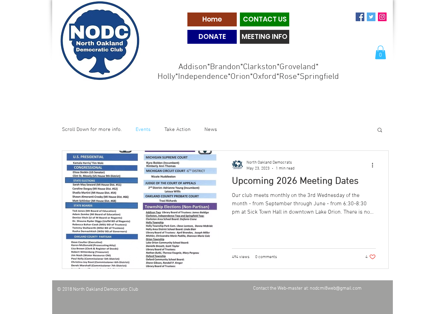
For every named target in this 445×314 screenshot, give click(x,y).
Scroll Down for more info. (92, 129)
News (210, 129)
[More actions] (375, 165)
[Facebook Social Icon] (360, 17)
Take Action (177, 129)
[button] (380, 52)
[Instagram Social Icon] (382, 17)
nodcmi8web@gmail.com (336, 288)
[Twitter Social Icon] (371, 17)
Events (143, 129)
